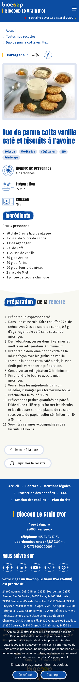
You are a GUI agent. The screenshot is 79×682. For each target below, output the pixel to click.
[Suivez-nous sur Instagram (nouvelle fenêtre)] (49, 568)
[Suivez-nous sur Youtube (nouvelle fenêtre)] (35, 568)
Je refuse (25, 675)
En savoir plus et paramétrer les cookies (39, 664)
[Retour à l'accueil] (12, 5)
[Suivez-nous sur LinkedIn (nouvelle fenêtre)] (21, 568)
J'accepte (53, 675)
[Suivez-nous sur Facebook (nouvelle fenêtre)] (7, 568)
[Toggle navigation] (74, 9)
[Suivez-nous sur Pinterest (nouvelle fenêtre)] (63, 568)
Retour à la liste (26, 450)
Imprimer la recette (31, 463)
